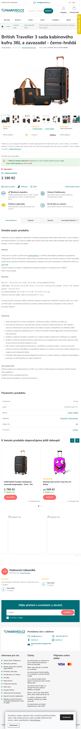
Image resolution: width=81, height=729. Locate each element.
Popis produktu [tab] (11, 220)
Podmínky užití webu (10, 672)
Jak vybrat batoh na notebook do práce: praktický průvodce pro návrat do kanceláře (38, 662)
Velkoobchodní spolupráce (12, 693)
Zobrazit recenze (25, 573)
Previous (72, 440)
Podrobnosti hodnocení (29, 48)
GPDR (20, 618)
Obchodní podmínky (10, 664)
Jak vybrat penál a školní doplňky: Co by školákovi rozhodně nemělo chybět (38, 674)
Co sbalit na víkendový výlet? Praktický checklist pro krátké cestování (37, 699)
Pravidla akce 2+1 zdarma (11, 675)
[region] (40, 131)
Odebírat (67, 612)
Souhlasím (67, 717)
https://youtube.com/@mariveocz (41, 644)
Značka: (72, 186)
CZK (73, 2)
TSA (57, 331)
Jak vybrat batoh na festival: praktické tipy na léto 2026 (36, 705)
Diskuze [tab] (50, 220)
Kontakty (6, 678)
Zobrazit (49, 497)
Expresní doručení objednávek (13, 696)
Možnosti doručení (11, 173)
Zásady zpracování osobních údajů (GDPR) (12, 667)
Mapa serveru (7, 681)
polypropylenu (33, 255)
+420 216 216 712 (61, 636)
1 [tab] (38, 506)
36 (77, 424)
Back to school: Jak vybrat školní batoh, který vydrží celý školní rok (38, 693)
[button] (23, 535)
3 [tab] (42, 506)
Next (77, 440)
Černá (70, 413)
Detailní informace (15, 149)
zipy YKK (4, 265)
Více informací (35, 720)
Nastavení (13, 725)
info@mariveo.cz (36, 636)
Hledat (48, 11)
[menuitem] (7, 20)
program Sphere (8, 690)
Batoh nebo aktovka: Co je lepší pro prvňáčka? (37, 668)
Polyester (63, 418)
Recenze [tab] (31, 220)
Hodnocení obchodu (10, 684)
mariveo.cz (34, 640)
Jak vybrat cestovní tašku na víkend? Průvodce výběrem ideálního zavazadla (36, 688)
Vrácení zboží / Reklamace (9, 2)
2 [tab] (40, 506)
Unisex (75, 430)
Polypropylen (73, 418)
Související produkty (68, 220)
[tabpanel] (20, 474)
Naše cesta (7, 687)
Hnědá (75, 413)
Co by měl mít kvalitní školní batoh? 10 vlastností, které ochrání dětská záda (38, 681)
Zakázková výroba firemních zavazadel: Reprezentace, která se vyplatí (13, 701)
